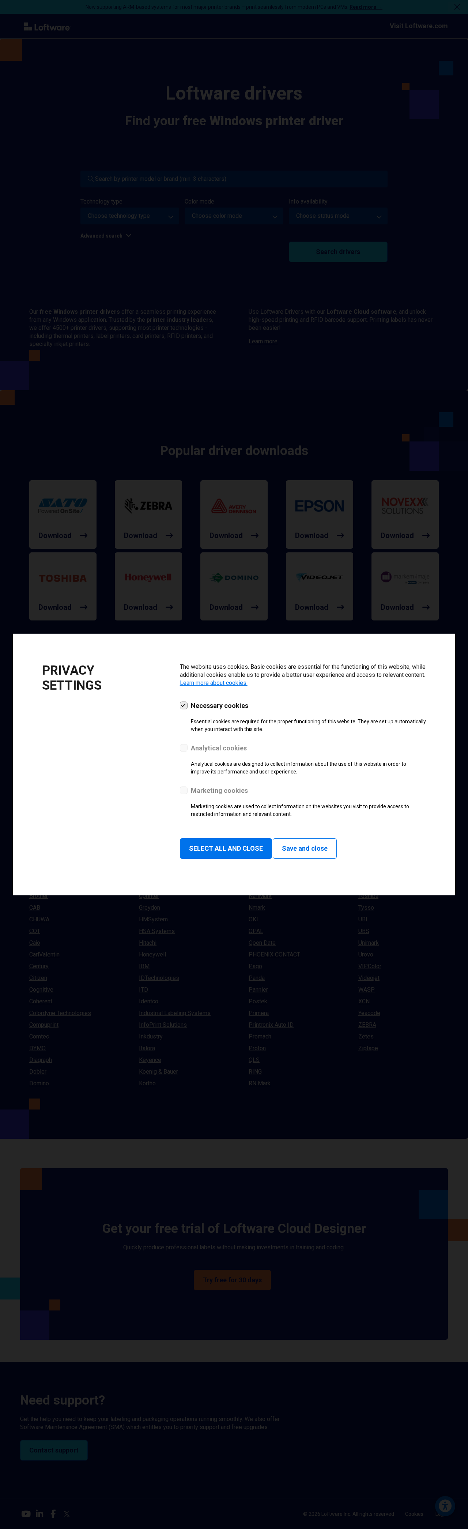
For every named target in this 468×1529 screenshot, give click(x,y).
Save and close (305, 848)
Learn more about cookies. (214, 682)
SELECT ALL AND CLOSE (226, 848)
